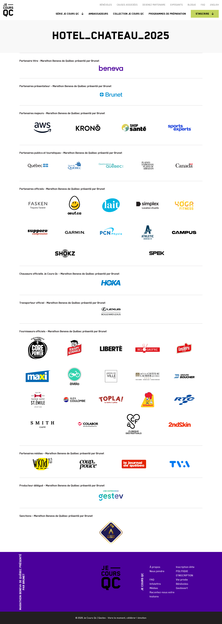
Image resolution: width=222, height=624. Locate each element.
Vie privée (182, 579)
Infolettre (155, 583)
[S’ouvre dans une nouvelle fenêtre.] (111, 68)
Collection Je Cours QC (128, 13)
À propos (155, 566)
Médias (154, 588)
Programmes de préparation (167, 13)
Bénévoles (182, 583)
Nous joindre (157, 571)
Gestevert (182, 588)
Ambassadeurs (98, 13)
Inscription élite (185, 566)
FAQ (152, 579)
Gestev (102, 618)
